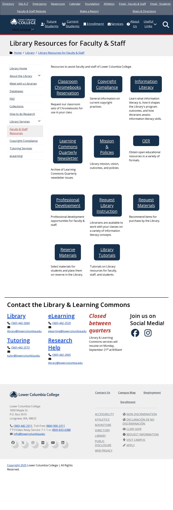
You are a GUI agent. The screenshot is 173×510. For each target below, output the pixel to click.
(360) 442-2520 (61, 323)
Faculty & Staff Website (31, 11)
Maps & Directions (144, 11)
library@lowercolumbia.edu (24, 331)
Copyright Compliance (107, 84)
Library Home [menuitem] (18, 68)
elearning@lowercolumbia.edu (67, 331)
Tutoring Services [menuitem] (21, 148)
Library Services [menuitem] (20, 121)
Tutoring (18, 340)
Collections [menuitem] (16, 106)
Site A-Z (23, 4)
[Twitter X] (23, 442)
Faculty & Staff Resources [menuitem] (19, 131)
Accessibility (104, 414)
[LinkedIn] (62, 442)
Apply (130, 445)
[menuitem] (8, 4)
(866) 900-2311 (55, 426)
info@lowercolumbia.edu (29, 434)
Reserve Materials (68, 252)
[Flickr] (43, 442)
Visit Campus (135, 440)
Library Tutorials (106, 252)
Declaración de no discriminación (138, 422)
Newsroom (58, 4)
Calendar (75, 4)
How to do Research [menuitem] (22, 114)
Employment (152, 392)
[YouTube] (53, 442)
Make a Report (89, 11)
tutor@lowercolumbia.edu (23, 356)
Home (18, 53)
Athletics (109, 4)
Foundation (92, 4)
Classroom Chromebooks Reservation (68, 87)
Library (29, 53)
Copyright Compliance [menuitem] (24, 141)
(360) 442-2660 (20, 323)
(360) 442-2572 (20, 347)
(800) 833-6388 (61, 430)
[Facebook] (13, 442)
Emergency (40, 4)
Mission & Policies (107, 146)
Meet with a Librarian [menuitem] (23, 84)
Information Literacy (146, 84)
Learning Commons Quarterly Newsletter (67, 149)
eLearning (61, 315)
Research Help (60, 344)
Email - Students (160, 4)
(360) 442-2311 (23, 426)
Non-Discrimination (141, 414)
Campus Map (127, 392)
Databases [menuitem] (16, 91)
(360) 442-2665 (61, 355)
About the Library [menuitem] (21, 76)
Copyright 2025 (17, 465)
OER (146, 141)
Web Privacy (103, 450)
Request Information (142, 434)
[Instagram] (33, 442)
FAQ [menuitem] (12, 99)
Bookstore (103, 425)
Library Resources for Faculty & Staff (61, 53)
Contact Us (102, 392)
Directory (8, 4)
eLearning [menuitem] (16, 156)
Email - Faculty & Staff (132, 4)
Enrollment (127, 402)
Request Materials (146, 202)
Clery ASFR (133, 429)
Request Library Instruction (107, 205)
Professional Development (67, 202)
